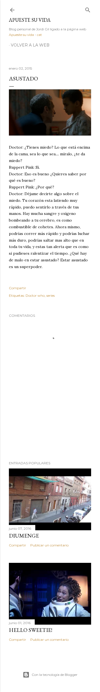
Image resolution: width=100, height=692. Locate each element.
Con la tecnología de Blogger (55, 675)
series (50, 295)
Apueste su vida (30, 20)
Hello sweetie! (30, 630)
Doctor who (35, 295)
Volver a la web (30, 45)
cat (39, 35)
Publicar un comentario (49, 545)
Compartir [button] (17, 288)
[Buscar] (87, 8)
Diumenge (24, 535)
